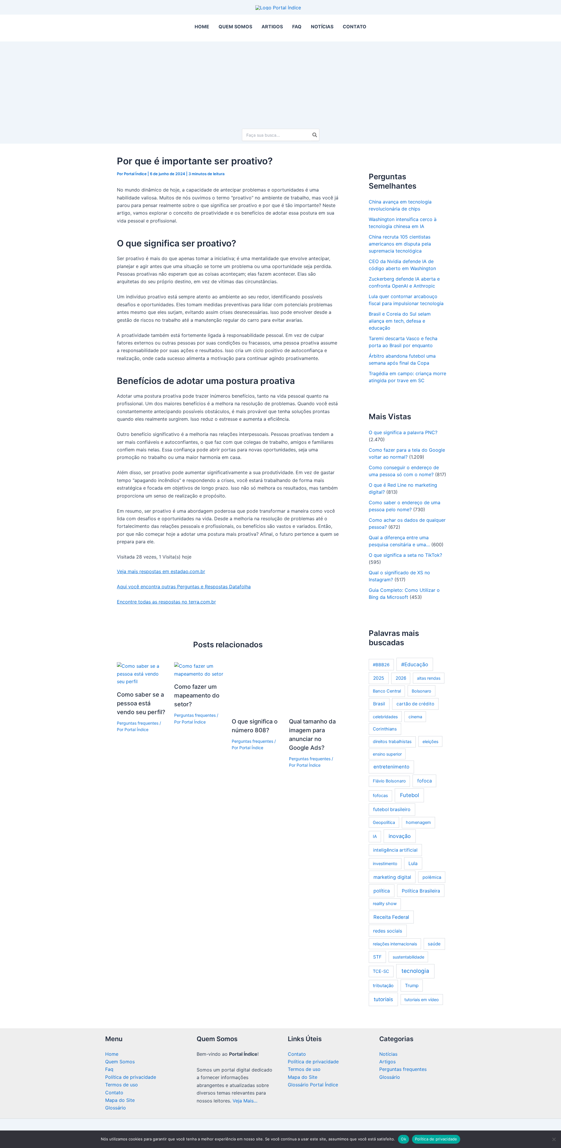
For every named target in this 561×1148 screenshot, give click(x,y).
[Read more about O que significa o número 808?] (257, 687)
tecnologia (415, 971)
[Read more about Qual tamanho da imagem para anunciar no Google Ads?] (314, 687)
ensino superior (387, 754)
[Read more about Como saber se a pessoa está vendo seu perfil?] (142, 673)
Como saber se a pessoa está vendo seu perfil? (141, 703)
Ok (403, 1139)
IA (375, 836)
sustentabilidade (408, 956)
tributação (383, 985)
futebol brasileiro (392, 809)
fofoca (424, 781)
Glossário (115, 1108)
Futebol (409, 795)
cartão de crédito (415, 704)
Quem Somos (120, 1061)
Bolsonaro (421, 690)
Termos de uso (121, 1085)
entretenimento (391, 767)
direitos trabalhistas (392, 741)
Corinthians (385, 729)
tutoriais (383, 999)
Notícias (388, 1054)
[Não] (554, 1139)
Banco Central (387, 691)
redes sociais (387, 931)
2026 (401, 678)
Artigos (387, 1061)
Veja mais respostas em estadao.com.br (161, 571)
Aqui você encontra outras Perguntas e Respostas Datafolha (184, 586)
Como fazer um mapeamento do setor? (196, 695)
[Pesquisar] (315, 135)
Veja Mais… (245, 1101)
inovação (400, 836)
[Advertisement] (280, 82)
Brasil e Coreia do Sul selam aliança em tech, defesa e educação (400, 321)
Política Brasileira (421, 891)
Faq (109, 1069)
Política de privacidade (130, 1077)
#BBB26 (381, 664)
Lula (413, 863)
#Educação (414, 664)
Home (111, 1054)
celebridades (385, 716)
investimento (385, 863)
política (381, 891)
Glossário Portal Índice (313, 1085)
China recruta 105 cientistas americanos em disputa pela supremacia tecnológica (400, 244)
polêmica (432, 877)
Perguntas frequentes (137, 723)
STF (377, 957)
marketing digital (392, 877)
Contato (114, 1092)
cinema (415, 716)
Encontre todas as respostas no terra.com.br (166, 602)
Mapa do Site (120, 1100)
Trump (411, 985)
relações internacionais (395, 943)
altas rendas (428, 678)
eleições (430, 741)
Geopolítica (384, 822)
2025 (378, 678)
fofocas (380, 795)
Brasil (379, 704)
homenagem (418, 822)
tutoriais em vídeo (421, 999)
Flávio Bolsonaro (389, 781)
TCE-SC (381, 971)
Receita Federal (391, 917)
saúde (434, 944)
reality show (385, 903)
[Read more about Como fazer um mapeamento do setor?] (199, 669)
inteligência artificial (395, 850)
